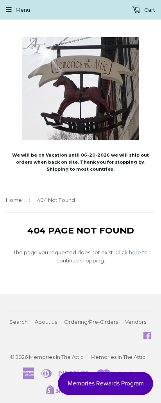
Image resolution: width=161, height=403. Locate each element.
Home (14, 200)
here (135, 252)
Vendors (135, 322)
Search (18, 322)
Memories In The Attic (56, 357)
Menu (23, 10)
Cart (149, 10)
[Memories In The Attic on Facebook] (147, 336)
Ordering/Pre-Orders (91, 322)
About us (46, 322)
